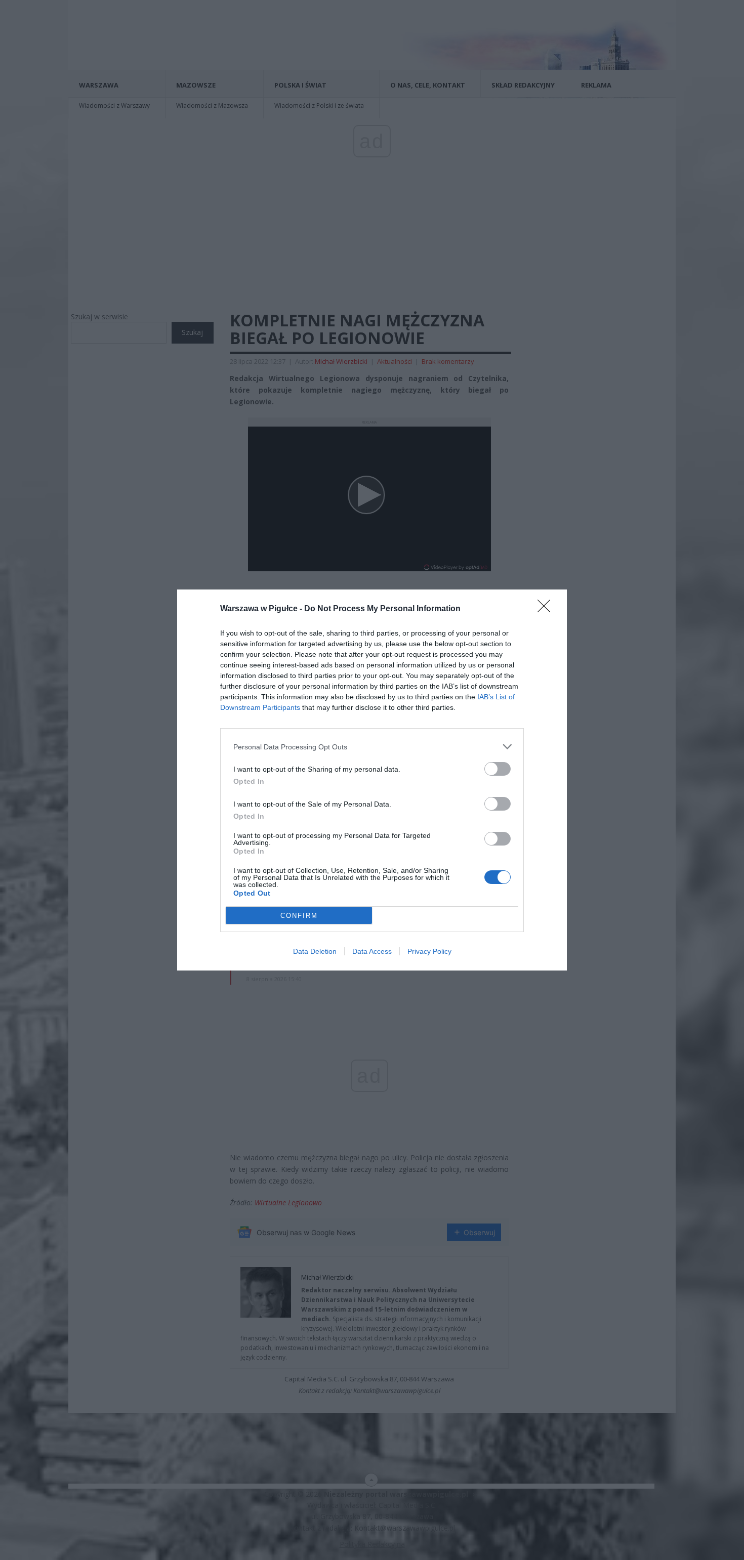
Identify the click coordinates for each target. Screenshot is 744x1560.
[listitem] (372, 746)
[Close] (547, 609)
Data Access (372, 951)
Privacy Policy (429, 951)
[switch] (497, 769)
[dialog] (372, 780)
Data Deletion (315, 951)
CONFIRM (299, 915)
